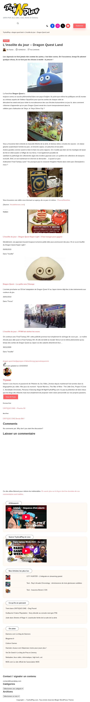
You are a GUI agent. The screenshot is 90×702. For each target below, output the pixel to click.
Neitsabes (9, 657)
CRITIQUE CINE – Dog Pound (25, 608)
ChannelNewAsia (63, 200)
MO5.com (9, 662)
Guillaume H (10, 613)
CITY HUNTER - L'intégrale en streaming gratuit (44, 576)
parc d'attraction (26, 361)
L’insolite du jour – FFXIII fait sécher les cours (21, 331)
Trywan (7, 380)
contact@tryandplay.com (12, 681)
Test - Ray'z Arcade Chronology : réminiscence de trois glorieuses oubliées (54, 583)
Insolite (6, 40)
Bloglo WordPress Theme (64, 700)
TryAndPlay (6, 32)
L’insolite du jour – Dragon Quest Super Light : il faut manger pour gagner (32, 237)
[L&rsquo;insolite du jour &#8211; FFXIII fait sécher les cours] (45, 316)
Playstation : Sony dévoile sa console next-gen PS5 (38, 613)
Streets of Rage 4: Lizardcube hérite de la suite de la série (35, 618)
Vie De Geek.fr (11, 652)
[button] (79, 25)
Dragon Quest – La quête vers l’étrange (18, 284)
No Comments (34, 50)
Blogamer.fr (10, 638)
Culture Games (11, 643)
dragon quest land (17, 32)
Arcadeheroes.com (17, 205)
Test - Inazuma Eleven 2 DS (37, 590)
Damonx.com (10, 634)
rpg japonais (37, 361)
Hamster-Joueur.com (13, 648)
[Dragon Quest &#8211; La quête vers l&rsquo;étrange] (45, 268)
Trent (7, 608)
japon (18, 361)
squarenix (45, 361)
